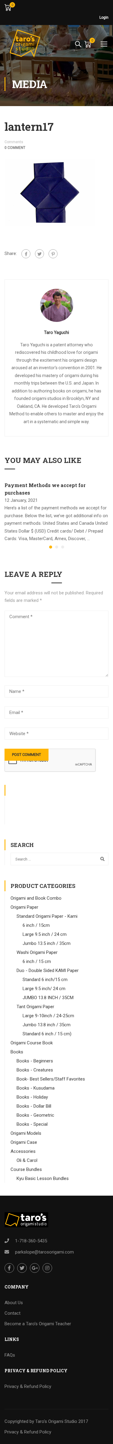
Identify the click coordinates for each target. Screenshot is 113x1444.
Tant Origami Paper (35, 1006)
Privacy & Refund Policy (28, 1386)
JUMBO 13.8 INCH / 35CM (48, 997)
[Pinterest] (53, 253)
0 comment (15, 148)
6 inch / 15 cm (37, 961)
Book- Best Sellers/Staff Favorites (51, 1079)
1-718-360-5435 (31, 1241)
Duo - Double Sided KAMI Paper (48, 970)
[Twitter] (39, 253)
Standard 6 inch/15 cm (45, 979)
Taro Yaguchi (56, 332)
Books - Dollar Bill (34, 1106)
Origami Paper (24, 907)
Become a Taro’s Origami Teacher (38, 1323)
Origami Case (24, 1142)
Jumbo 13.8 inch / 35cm (47, 1024)
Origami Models (26, 1133)
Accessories (23, 1151)
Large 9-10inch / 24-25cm (48, 1015)
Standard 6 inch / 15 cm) (47, 1034)
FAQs (10, 1355)
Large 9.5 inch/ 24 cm (44, 988)
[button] (50, 547)
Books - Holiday (32, 1097)
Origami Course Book (32, 1043)
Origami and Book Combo (36, 898)
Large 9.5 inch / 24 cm (45, 934)
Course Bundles (26, 1169)
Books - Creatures (35, 1070)
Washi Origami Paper (37, 952)
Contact (12, 1313)
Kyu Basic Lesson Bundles (43, 1178)
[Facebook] (25, 253)
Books (17, 1052)
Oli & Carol (27, 1160)
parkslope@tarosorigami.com (44, 1252)
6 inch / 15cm (36, 925)
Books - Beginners (35, 1061)
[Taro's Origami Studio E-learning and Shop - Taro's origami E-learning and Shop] (24, 44)
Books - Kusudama (36, 1088)
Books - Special (32, 1124)
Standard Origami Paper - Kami (47, 916)
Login (103, 17)
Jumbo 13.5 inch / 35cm (47, 943)
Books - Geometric (35, 1115)
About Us (14, 1302)
